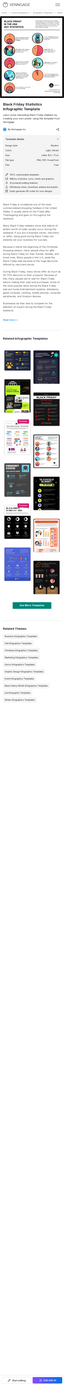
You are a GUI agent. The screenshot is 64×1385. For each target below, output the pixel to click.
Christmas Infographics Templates (21, 650)
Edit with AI (50, 1380)
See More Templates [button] (32, 605)
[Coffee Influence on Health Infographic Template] (46, 577)
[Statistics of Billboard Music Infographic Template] (46, 493)
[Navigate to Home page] (16, 4)
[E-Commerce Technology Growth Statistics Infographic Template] (46, 367)
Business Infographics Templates (21, 636)
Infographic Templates (43, 13)
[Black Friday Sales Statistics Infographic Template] (17, 438)
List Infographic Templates (18, 693)
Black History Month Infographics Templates (26, 685)
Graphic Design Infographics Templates (24, 671)
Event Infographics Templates (19, 678)
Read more (10, 320)
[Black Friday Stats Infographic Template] (17, 564)
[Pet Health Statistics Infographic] (17, 360)
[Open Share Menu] (57, 129)
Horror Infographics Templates (20, 664)
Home (4, 13)
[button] (16, 1380)
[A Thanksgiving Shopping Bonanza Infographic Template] (46, 535)
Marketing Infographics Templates (21, 657)
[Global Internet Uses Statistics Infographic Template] (17, 396)
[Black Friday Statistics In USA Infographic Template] (17, 522)
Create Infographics (20, 13)
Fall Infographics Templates (18, 643)
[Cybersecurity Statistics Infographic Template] (17, 480)
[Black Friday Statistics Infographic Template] (46, 451)
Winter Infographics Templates (20, 700)
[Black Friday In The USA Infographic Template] (46, 409)
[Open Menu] (57, 4)
